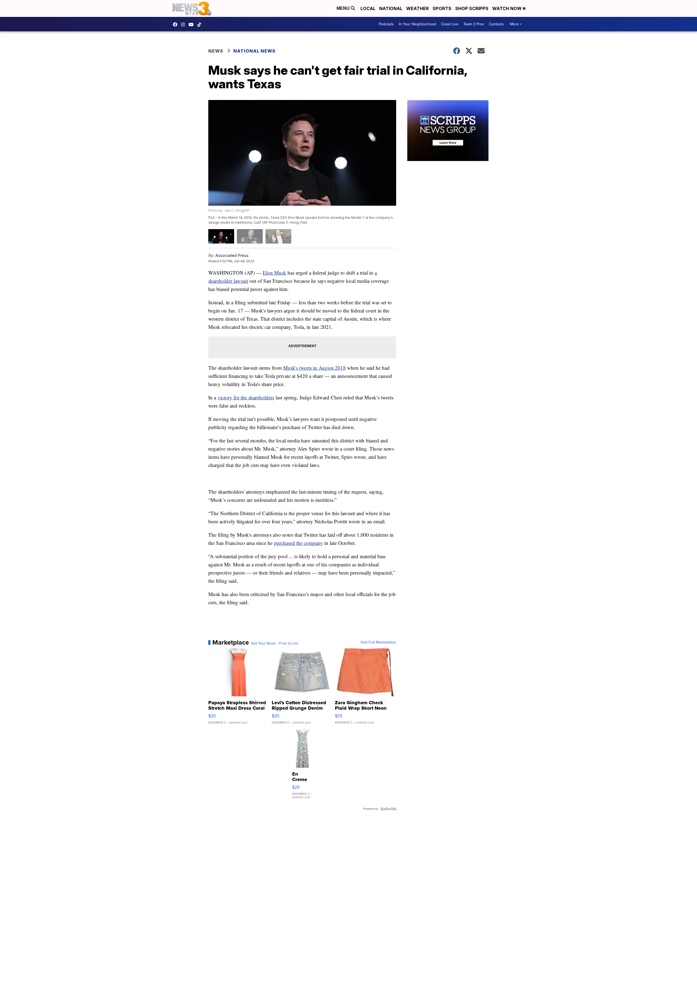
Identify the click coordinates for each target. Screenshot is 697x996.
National (390, 8)
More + (516, 24)
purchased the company (298, 542)
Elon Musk (274, 272)
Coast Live (449, 24)
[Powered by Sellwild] (388, 809)
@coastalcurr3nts (200, 24)
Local (367, 8)
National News (254, 51)
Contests (496, 24)
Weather (417, 8)
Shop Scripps (471, 8)
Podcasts (386, 24)
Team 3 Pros (473, 24)
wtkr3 (184, 24)
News (215, 51)
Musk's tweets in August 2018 (314, 367)
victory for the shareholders (246, 397)
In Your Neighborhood (417, 24)
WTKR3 (176, 24)
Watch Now (507, 8)
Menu (344, 8)
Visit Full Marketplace (378, 642)
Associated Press (232, 255)
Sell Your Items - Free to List (274, 643)
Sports (442, 8)
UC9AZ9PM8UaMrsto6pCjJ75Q (192, 24)
